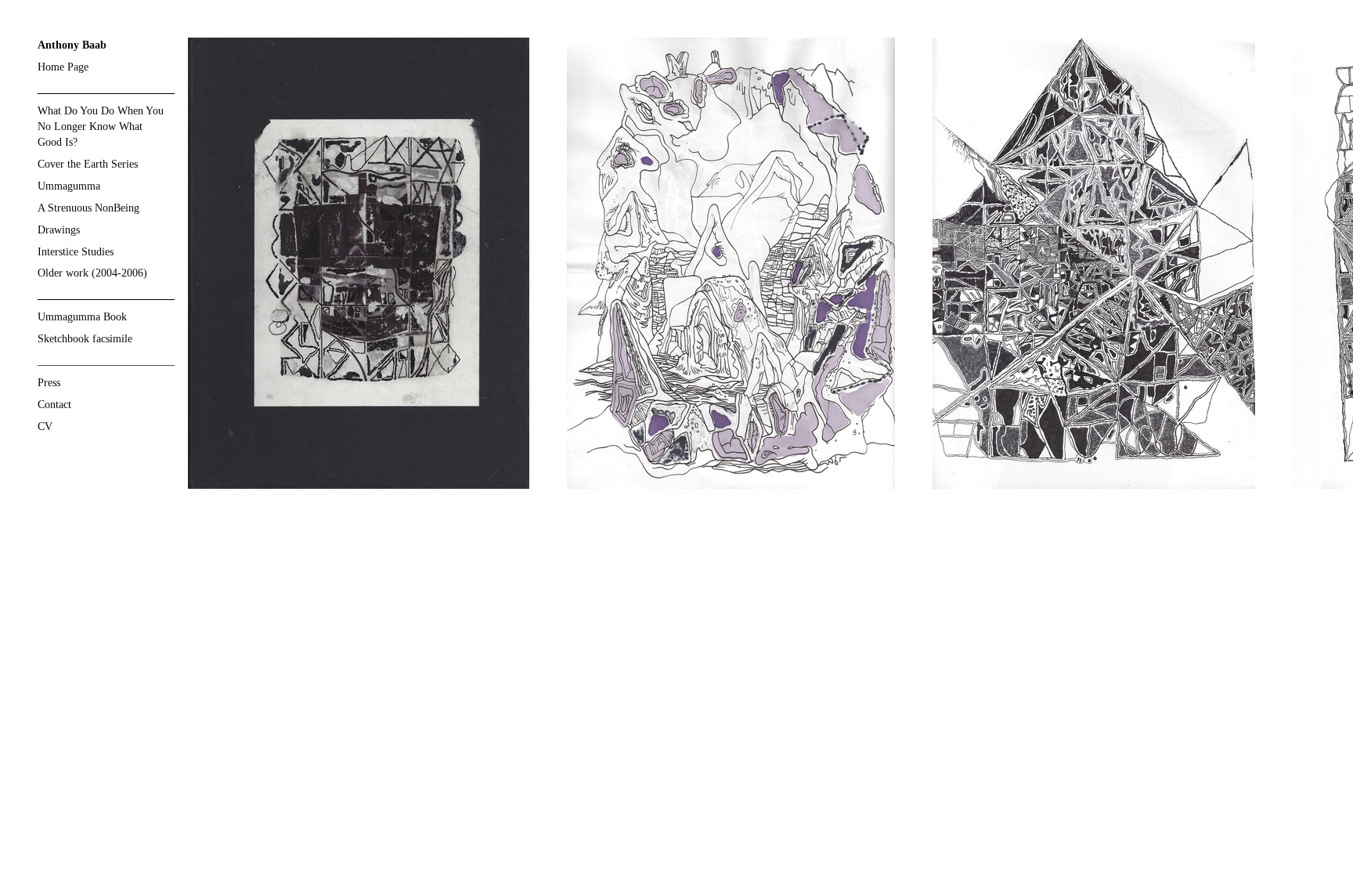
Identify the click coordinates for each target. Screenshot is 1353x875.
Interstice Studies (76, 252)
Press (49, 383)
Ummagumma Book (82, 317)
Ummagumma (69, 186)
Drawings (59, 230)
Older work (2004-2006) (92, 273)
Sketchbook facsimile (85, 339)
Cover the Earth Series (88, 164)
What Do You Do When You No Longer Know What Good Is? (101, 126)
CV (45, 426)
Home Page (63, 67)
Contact (54, 404)
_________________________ (106, 361)
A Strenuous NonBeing (88, 208)
